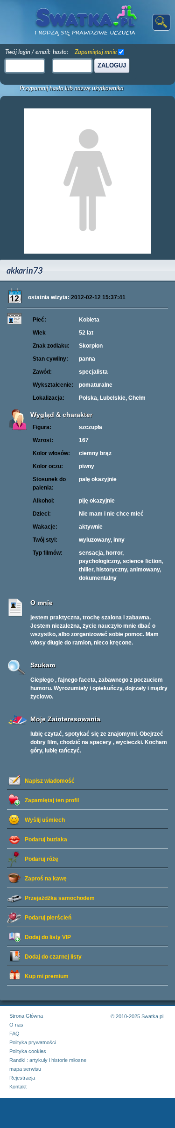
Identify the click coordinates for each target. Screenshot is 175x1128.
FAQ (14, 1033)
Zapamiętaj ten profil (52, 800)
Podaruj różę (41, 859)
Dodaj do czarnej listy (53, 956)
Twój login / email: (27, 51)
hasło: (60, 51)
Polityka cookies (27, 1051)
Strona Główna (26, 1016)
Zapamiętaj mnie (96, 51)
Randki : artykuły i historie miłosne (47, 1060)
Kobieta (89, 319)
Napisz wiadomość (50, 781)
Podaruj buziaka (46, 839)
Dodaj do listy (48, 937)
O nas (16, 1024)
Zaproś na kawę (46, 878)
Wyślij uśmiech (45, 820)
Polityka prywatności (32, 1042)
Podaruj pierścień (48, 917)
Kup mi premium (47, 976)
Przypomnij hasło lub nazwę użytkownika (72, 88)
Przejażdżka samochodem (60, 898)
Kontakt (18, 1086)
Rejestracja (22, 1078)
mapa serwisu (25, 1069)
